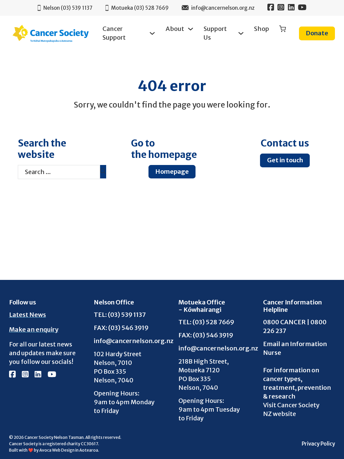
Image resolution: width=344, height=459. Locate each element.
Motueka (140, 8)
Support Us (215, 33)
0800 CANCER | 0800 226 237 (295, 326)
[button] (282, 29)
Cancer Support (114, 33)
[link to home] (50, 33)
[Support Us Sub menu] (241, 33)
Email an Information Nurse (295, 348)
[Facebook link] (270, 8)
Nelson (67, 8)
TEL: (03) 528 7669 (206, 322)
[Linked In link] (291, 8)
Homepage (172, 171)
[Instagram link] (280, 8)
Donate (317, 33)
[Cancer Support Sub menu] (152, 33)
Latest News (27, 315)
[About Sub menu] (190, 29)
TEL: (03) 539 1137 (120, 314)
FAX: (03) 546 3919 (121, 328)
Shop (261, 29)
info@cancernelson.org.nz (130, 341)
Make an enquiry (33, 329)
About (175, 29)
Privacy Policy (318, 444)
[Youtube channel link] (302, 8)
